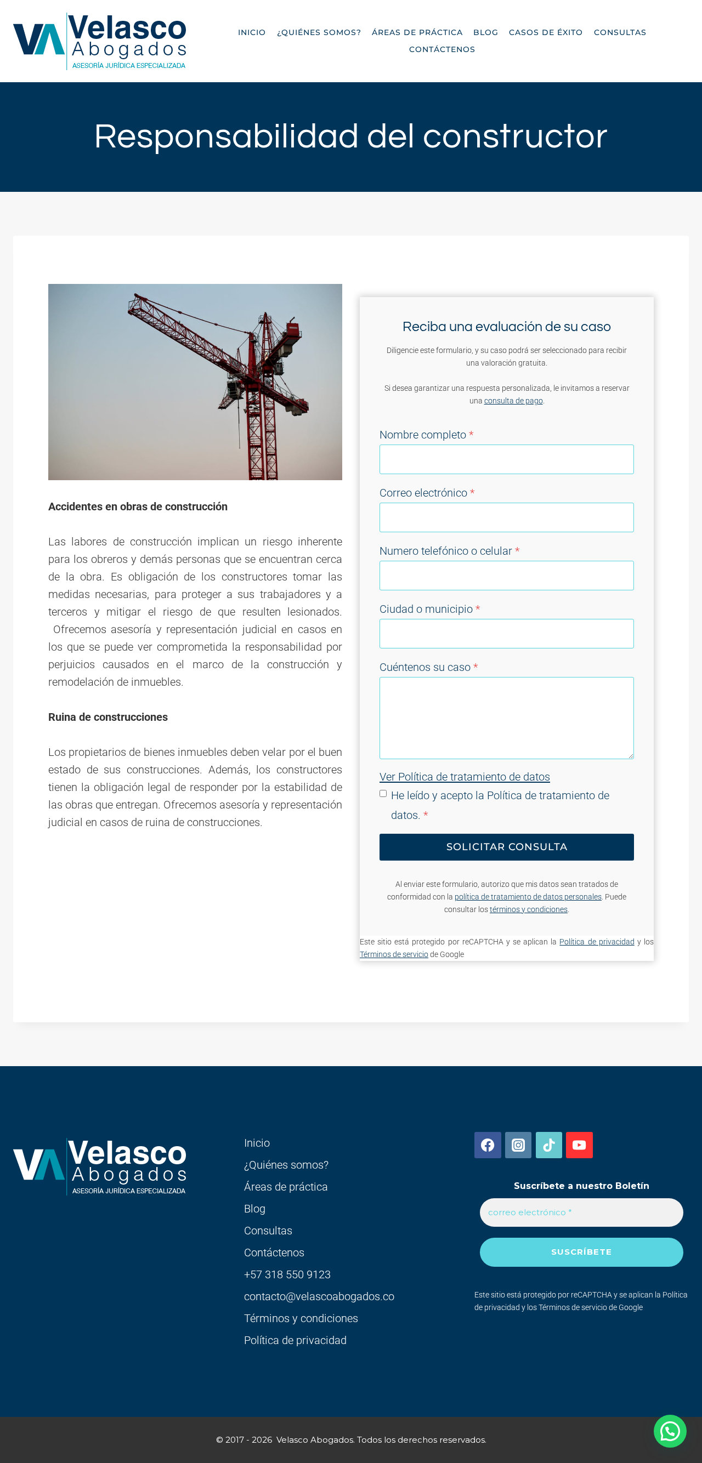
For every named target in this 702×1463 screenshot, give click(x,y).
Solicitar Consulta (507, 847)
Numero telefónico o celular (449, 550)
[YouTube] (579, 1145)
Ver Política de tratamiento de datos (465, 776)
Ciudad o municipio (430, 609)
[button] (670, 1431)
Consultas (620, 32)
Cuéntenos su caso (429, 667)
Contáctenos (442, 49)
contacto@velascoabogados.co (319, 1296)
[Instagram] (518, 1145)
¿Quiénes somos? (319, 32)
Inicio (252, 32)
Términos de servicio (394, 954)
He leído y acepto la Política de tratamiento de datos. (500, 805)
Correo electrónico (427, 492)
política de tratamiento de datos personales (528, 897)
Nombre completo (426, 434)
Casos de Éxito (546, 32)
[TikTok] (549, 1145)
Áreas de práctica (417, 32)
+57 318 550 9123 (287, 1274)
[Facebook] (487, 1145)
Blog (486, 32)
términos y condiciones (529, 909)
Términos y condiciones (301, 1318)
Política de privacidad (596, 942)
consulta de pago (513, 401)
